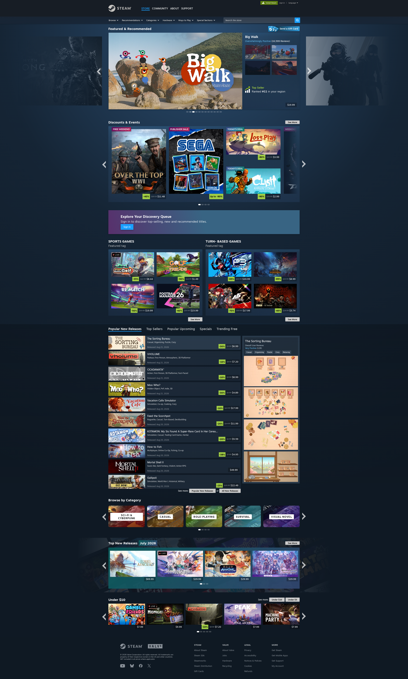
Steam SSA (199, 655)
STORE (145, 8)
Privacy (247, 650)
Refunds (248, 671)
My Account (278, 666)
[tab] (125, 329)
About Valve (228, 650)
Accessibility (250, 655)
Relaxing (286, 352)
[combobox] (259, 20)
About (174, 8)
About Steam (200, 650)
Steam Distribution (203, 666)
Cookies (248, 666)
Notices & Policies (253, 660)
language (292, 3)
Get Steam (277, 650)
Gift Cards (199, 671)
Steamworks (200, 660)
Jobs (224, 655)
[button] (113, 20)
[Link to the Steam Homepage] (119, 11)
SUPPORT (187, 8)
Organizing (259, 352)
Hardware (227, 660)
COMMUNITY (160, 8)
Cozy (278, 352)
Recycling (227, 666)
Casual (249, 352)
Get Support (278, 660)
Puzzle (269, 352)
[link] (139, 164)
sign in (282, 3)
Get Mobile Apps (280, 655)
